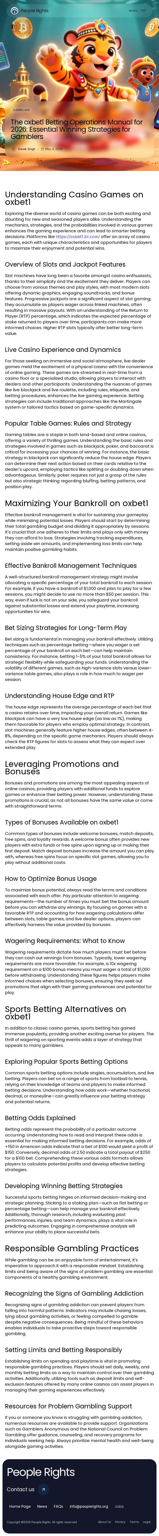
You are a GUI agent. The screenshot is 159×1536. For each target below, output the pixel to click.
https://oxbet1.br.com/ (78, 236)
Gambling (21, 109)
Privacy (120, 1522)
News (42, 1506)
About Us (104, 1522)
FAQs (58, 1506)
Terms (134, 1522)
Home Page (20, 1506)
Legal (147, 1522)
